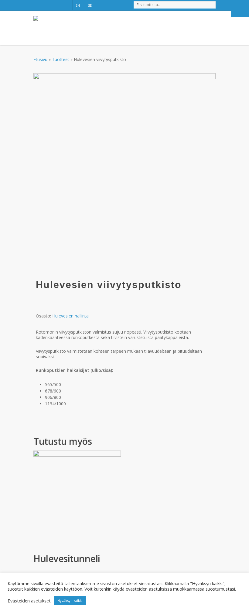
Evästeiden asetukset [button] (29, 600)
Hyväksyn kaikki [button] (70, 600)
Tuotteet (60, 59)
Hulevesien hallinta (70, 316)
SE (90, 5)
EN (78, 5)
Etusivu (40, 59)
